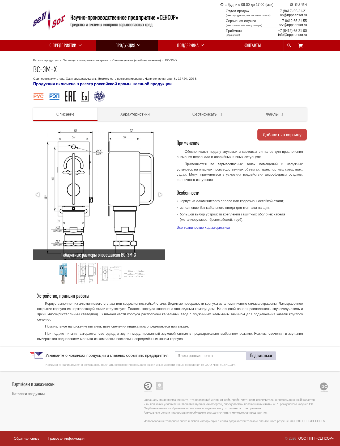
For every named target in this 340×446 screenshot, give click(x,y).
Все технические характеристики (203, 228)
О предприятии (62, 45)
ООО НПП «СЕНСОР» (316, 438)
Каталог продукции (45, 60)
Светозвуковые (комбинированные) (136, 60)
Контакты (252, 45)
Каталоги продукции (28, 394)
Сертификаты (207, 114)
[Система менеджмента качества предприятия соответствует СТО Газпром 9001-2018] (324, 387)
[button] (38, 194)
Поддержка (188, 45)
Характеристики (135, 114)
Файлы (274, 114)
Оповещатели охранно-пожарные (85, 60)
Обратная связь (26, 438)
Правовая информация (66, 438)
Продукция (125, 45)
